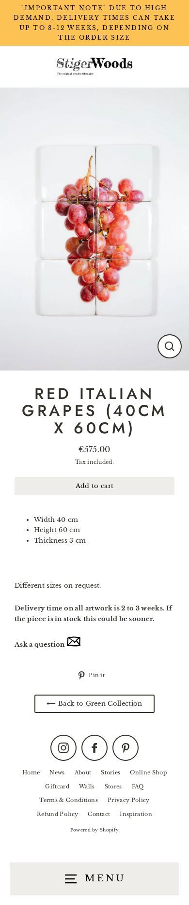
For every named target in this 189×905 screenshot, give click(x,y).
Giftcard (57, 786)
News (56, 772)
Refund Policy (57, 814)
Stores (113, 786)
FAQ (138, 786)
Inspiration (136, 814)
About (83, 772)
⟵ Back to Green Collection (94, 703)
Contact (99, 814)
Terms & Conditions (68, 800)
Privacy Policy (128, 800)
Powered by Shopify (94, 829)
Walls (87, 786)
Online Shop (148, 772)
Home (31, 772)
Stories (110, 772)
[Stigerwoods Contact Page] (73, 644)
